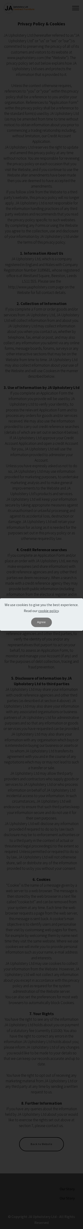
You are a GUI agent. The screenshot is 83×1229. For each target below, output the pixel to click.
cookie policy (48, 610)
